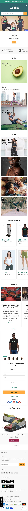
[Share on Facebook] (8, 402)
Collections (22, 489)
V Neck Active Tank (6, 274)
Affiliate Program (9, 489)
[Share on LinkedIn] (17, 402)
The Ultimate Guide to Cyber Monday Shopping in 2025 (11, 306)
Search (11, 491)
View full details (14, 396)
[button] (14, 440)
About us (2, 489)
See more (14, 328)
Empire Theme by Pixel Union (7, 501)
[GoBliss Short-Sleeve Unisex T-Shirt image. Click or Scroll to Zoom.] (14, 344)
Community (16, 489)
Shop (14, 42)
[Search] (25, 13)
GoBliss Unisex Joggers (7, 241)
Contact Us (6, 491)
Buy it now (14, 392)
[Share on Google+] (14, 402)
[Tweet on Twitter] (11, 402)
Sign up (22, 464)
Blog (1, 491)
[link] (14, 427)
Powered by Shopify (18, 501)
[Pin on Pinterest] (19, 402)
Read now (10, 322)
